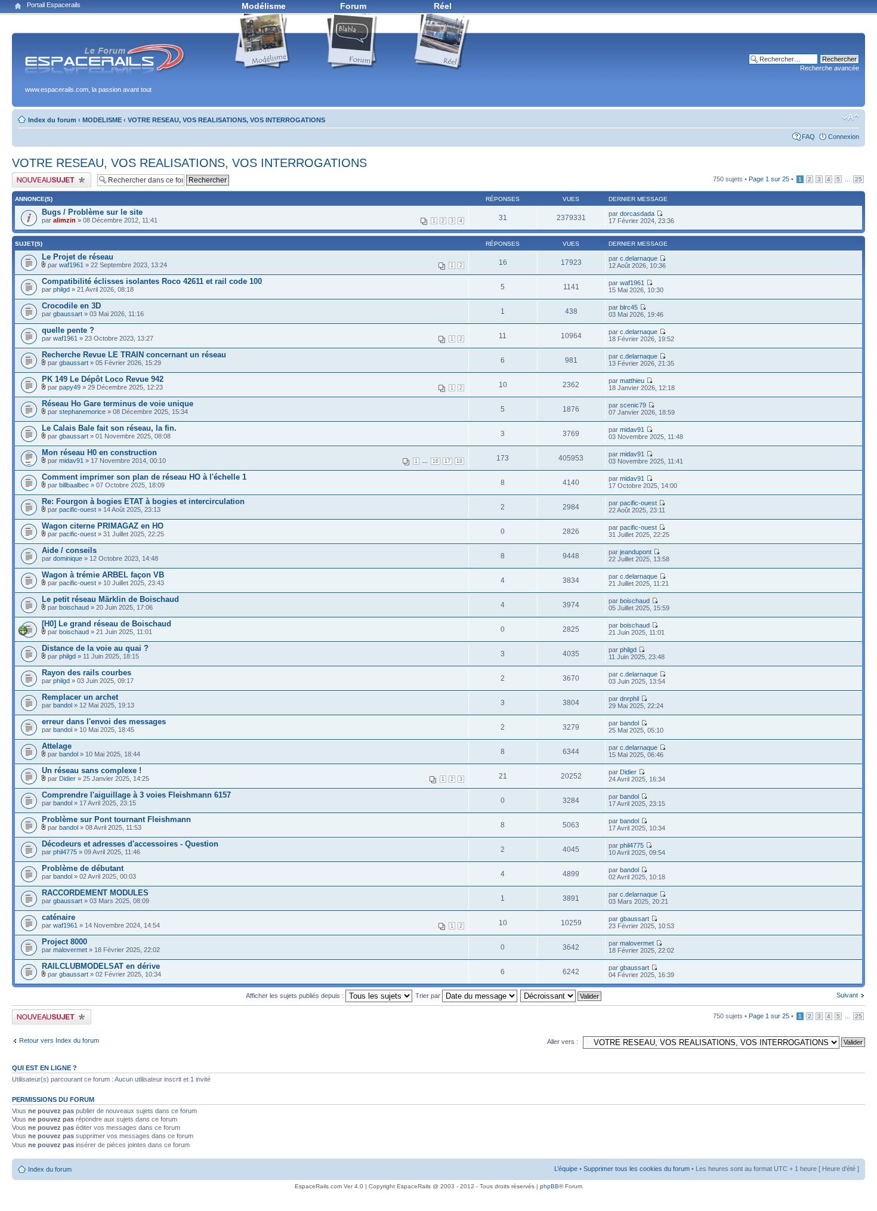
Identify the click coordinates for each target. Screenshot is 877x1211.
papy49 (70, 387)
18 (459, 461)
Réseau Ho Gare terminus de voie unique (117, 403)
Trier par (428, 995)
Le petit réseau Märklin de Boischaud (110, 599)
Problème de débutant (82, 868)
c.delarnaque (638, 258)
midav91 (632, 429)
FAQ (808, 136)
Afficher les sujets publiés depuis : (295, 995)
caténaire (58, 917)
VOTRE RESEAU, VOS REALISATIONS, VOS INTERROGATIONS (226, 119)
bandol (62, 705)
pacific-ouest (77, 509)
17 (447, 461)
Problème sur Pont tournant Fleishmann (116, 819)
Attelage (57, 746)
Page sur (769, 179)
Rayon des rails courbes (86, 672)
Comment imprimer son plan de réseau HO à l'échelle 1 (144, 476)
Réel (443, 6)
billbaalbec (74, 485)
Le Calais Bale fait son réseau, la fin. (109, 428)
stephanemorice (82, 411)
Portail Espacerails (54, 4)
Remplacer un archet (80, 697)
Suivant (847, 995)
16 (435, 461)
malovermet (70, 949)
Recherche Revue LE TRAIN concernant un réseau (134, 354)
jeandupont (635, 551)
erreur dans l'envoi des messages (104, 721)
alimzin (64, 220)
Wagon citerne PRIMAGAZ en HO (102, 525)
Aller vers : (562, 1041)
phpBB (549, 1186)
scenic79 (633, 405)
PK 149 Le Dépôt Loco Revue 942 (102, 379)
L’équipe (566, 1168)
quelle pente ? (68, 330)
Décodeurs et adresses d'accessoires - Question (130, 843)
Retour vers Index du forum (59, 1040)
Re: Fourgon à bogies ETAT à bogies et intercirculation (143, 501)
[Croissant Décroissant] (561, 995)
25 (858, 179)
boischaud (74, 607)
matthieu (632, 380)
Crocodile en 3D (71, 305)
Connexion (843, 136)
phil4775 (65, 851)
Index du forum (52, 119)
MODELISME (102, 119)
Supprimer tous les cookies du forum (636, 1168)
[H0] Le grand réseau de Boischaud (106, 623)
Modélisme (264, 6)
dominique (67, 558)
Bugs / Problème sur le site (92, 212)
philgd (61, 289)
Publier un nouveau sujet (47, 176)
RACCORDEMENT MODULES (95, 892)
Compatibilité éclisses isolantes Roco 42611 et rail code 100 (152, 281)
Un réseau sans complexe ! (91, 770)
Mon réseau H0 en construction (99, 452)
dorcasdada (637, 213)
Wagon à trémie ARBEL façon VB (103, 574)
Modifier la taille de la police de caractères (850, 117)
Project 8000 (64, 941)
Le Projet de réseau (77, 256)
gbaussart (67, 313)
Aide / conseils (69, 550)
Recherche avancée (829, 68)
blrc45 (629, 307)
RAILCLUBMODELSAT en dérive (101, 966)
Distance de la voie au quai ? (95, 648)
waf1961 (71, 264)
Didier (67, 778)
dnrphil (629, 698)
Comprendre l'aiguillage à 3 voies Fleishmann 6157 (136, 794)
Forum (353, 6)
